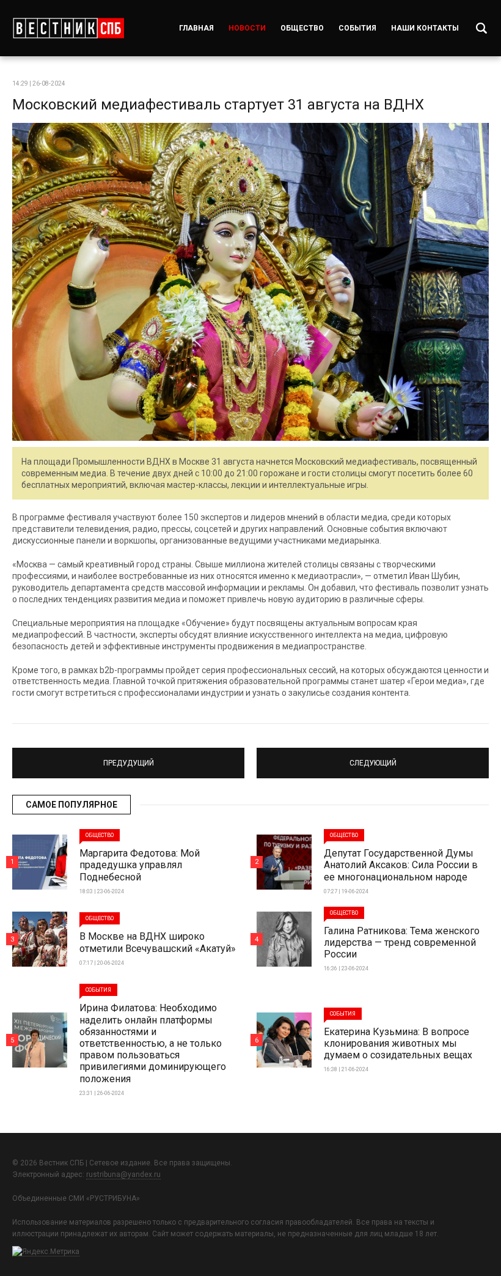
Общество (302, 28)
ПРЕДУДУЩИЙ (128, 757)
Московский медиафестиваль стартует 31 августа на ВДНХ (218, 104)
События (357, 28)
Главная (196, 28)
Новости (247, 28)
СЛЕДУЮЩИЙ (373, 757)
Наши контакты (425, 28)
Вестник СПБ (68, 28)
